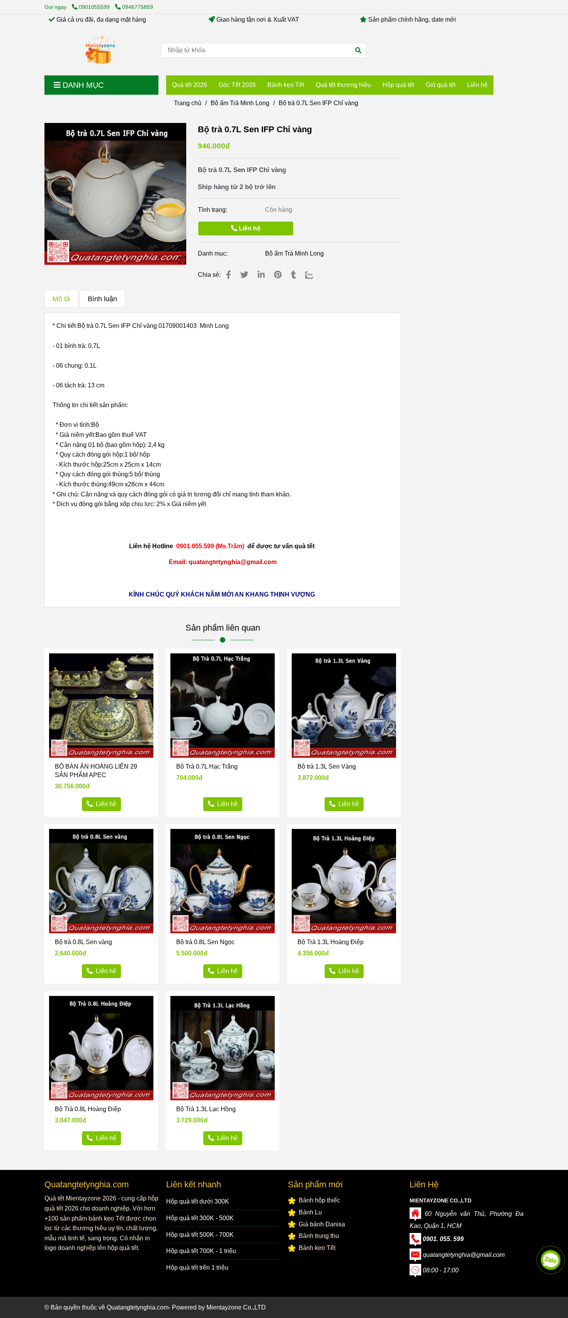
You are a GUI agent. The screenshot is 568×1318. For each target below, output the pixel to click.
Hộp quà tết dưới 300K (197, 1201)
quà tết (304, 546)
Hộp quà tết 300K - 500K (200, 1218)
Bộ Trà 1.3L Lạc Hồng (206, 1109)
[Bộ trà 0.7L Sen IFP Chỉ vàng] (100, 50)
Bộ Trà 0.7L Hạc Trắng (207, 766)
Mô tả (61, 299)
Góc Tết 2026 (237, 85)
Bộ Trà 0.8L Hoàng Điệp (88, 1109)
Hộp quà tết (398, 85)
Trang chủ (187, 103)
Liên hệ (477, 85)
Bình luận (102, 299)
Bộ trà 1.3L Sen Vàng (327, 766)
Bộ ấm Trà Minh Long (240, 103)
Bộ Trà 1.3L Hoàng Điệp (331, 942)
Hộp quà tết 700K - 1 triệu (201, 1251)
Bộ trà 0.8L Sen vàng (83, 942)
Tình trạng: (213, 209)
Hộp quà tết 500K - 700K (200, 1234)
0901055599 (95, 7)
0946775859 (137, 7)
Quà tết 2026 (189, 85)
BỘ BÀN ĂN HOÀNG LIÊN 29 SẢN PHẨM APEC (96, 770)
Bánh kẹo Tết (285, 85)
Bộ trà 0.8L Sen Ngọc (205, 942)
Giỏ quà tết (441, 85)
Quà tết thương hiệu (343, 85)
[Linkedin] (261, 274)
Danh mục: (213, 253)
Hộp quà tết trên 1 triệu (197, 1267)
